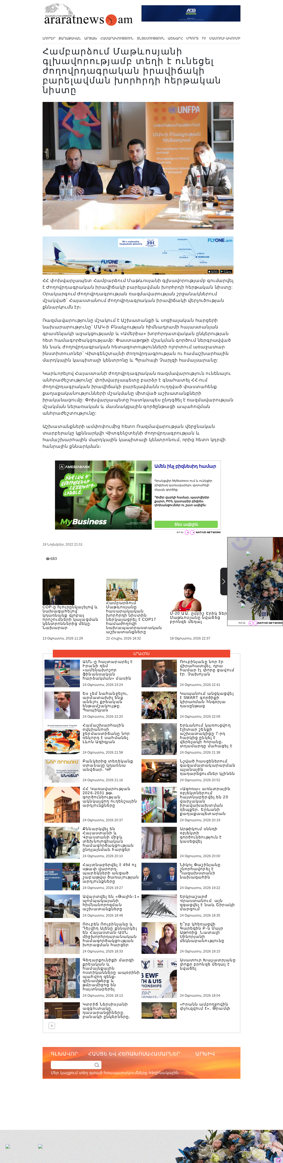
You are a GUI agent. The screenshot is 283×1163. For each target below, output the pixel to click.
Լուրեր (49, 38)
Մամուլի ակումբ (224, 38)
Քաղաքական (70, 38)
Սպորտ (192, 38)
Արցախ (90, 38)
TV (204, 38)
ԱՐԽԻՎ (205, 1054)
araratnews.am (160, 1102)
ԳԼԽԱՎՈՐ (64, 1054)
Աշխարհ (175, 38)
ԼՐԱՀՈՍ (141, 653)
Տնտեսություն (151, 38)
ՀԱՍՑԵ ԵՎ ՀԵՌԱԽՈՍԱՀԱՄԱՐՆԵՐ (134, 1054)
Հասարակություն (116, 38)
